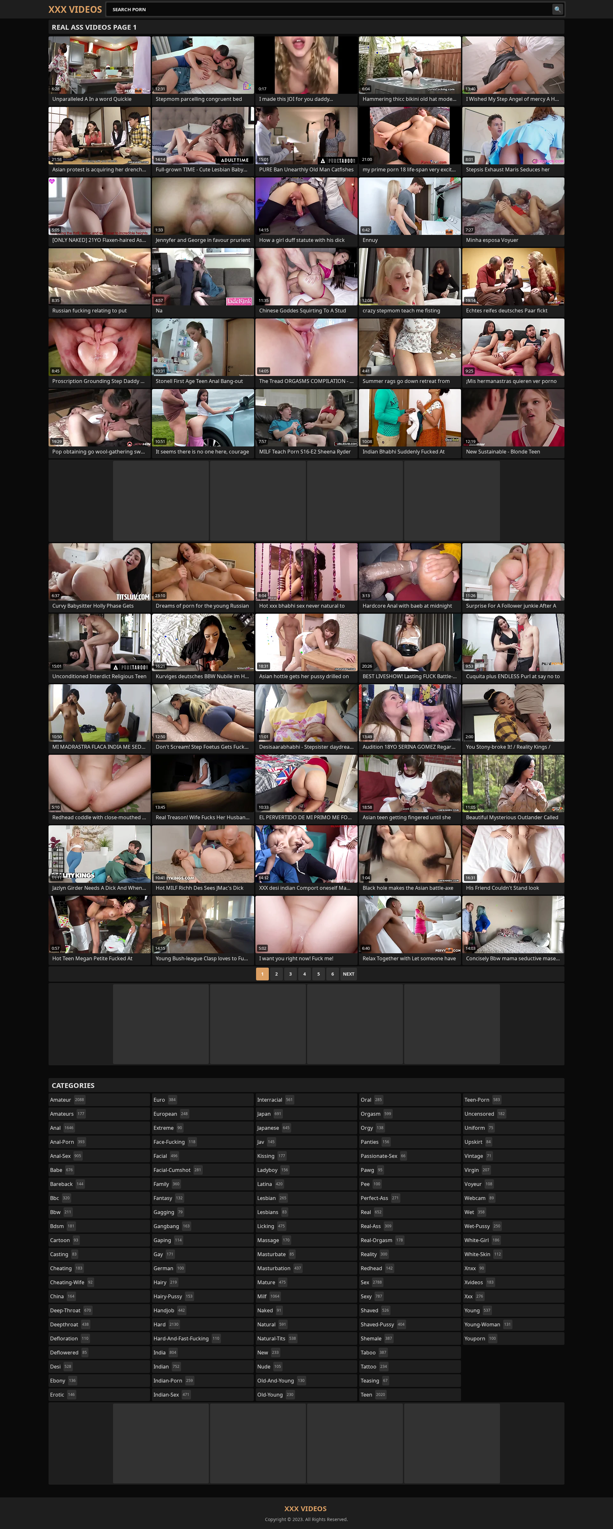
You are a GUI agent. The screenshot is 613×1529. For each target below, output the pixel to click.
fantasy (168, 1198)
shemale (376, 1338)
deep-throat (70, 1310)
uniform (479, 1127)
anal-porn (67, 1141)
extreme (168, 1127)
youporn (480, 1338)
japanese (273, 1127)
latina (270, 1184)
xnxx (474, 1268)
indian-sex (171, 1394)
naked (269, 1310)
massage (273, 1240)
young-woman (488, 1324)
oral (371, 1099)
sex (371, 1282)
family (166, 1184)
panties (375, 1141)
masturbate (275, 1254)
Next (348, 974)
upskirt (478, 1141)
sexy (371, 1296)
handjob (169, 1310)
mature (271, 1282)
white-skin (483, 1254)
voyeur (478, 1184)
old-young (275, 1394)
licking (271, 1226)
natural (271, 1324)
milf (268, 1296)
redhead (377, 1268)
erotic (62, 1394)
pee (370, 1184)
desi (60, 1366)
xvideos (479, 1282)
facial (166, 1155)
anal (61, 1127)
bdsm (62, 1226)
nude (269, 1366)
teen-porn (482, 1099)
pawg (371, 1169)
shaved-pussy (383, 1324)
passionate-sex (383, 1155)
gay (163, 1254)
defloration (69, 1338)
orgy (372, 1127)
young (477, 1310)
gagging (168, 1212)
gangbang (172, 1226)
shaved (375, 1310)
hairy (165, 1282)
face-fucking (174, 1141)
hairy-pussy (173, 1296)
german (169, 1268)
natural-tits (276, 1338)
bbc (60, 1198)
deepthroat (69, 1324)
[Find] (557, 9)
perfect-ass (380, 1198)
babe (61, 1169)
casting (63, 1254)
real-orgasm (382, 1240)
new (268, 1352)
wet (475, 1212)
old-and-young (281, 1380)
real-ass (376, 1226)
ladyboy (272, 1169)
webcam (479, 1198)
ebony (63, 1380)
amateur (67, 1099)
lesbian (271, 1198)
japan (269, 1113)
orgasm (376, 1113)
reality (374, 1254)
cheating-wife (71, 1282)
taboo (373, 1352)
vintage (478, 1155)
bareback (66, 1184)
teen (373, 1394)
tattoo (374, 1366)
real (371, 1212)
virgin (477, 1169)
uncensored (485, 1113)
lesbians (272, 1212)
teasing (374, 1380)
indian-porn (173, 1380)
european (171, 1113)
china (62, 1296)
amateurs (67, 1113)
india (165, 1352)
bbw (60, 1212)
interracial (275, 1099)
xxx (474, 1296)
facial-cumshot (177, 1169)
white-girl (482, 1240)
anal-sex (65, 1155)
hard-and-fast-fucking (186, 1338)
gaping (168, 1240)
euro (165, 1099)
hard (166, 1324)
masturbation (279, 1268)
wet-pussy (482, 1226)
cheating (66, 1268)
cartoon (64, 1240)
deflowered (68, 1352)
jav (266, 1141)
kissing (271, 1155)
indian (166, 1366)
